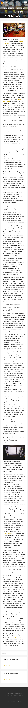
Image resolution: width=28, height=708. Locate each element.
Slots (7, 693)
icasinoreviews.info (9, 533)
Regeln (11, 693)
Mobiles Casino (18, 693)
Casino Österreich (14, 697)
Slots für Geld (7, 665)
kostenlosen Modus (17, 638)
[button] (26, 2)
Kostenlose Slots (8, 663)
